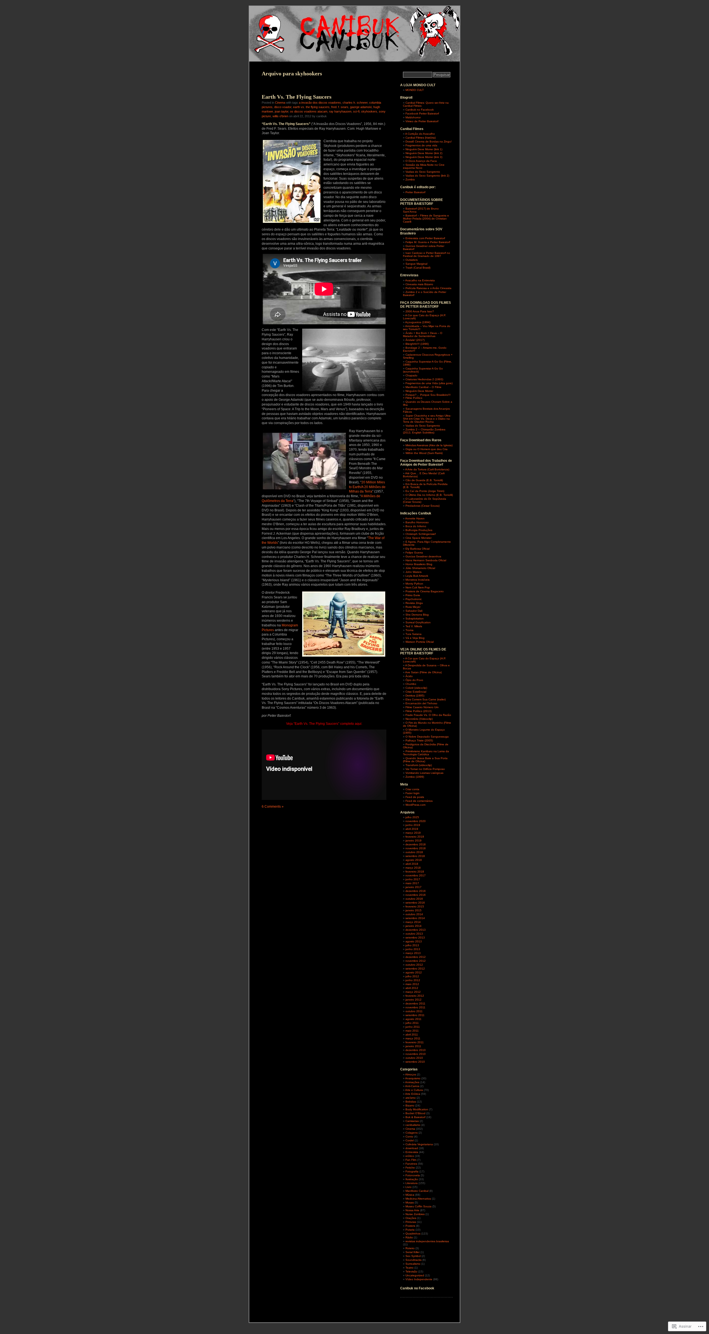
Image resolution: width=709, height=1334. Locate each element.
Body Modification (416, 1109)
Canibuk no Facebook (419, 109)
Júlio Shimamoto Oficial (420, 568)
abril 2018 (411, 863)
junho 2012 (412, 980)
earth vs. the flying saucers (311, 107)
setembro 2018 (415, 856)
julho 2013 (412, 945)
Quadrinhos (412, 1233)
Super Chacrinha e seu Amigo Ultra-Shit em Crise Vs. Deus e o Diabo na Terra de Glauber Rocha (427, 418)
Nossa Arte (412, 1210)
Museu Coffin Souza (418, 1206)
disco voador (282, 107)
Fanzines (411, 1163)
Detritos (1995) (414, 695)
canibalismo (412, 1124)
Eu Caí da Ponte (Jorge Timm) (424, 491)
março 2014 (413, 922)
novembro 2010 (415, 1053)
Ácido (409, 676)
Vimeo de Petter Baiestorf (421, 121)
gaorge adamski (361, 107)
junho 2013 (412, 949)
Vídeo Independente (418, 1279)
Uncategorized (414, 1275)
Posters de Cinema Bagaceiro (424, 591)
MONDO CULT (414, 89)
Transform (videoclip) (418, 765)
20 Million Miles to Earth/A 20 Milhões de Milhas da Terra (367, 487)
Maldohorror (413, 117)
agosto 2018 (413, 859)
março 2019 (413, 832)
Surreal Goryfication (418, 622)
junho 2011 (412, 1026)
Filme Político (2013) (418, 711)
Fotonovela (412, 1175)
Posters (410, 1225)
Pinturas (410, 1221)
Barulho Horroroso (417, 522)
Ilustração (411, 1179)
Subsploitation (414, 618)
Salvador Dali (413, 610)
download (411, 1148)
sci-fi (356, 111)
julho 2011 (412, 1022)
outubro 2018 (414, 852)
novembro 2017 (415, 875)
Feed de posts (414, 797)
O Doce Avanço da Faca (421, 160)
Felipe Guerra (414, 552)
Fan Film (410, 1159)
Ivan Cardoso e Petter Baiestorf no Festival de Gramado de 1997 (426, 254)
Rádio (409, 1237)
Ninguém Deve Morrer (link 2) (423, 153)
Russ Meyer (412, 606)
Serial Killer (412, 1252)
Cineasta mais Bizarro (419, 284)
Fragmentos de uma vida (421, 145)
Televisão (411, 1271)
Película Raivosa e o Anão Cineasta (428, 288)
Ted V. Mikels (413, 626)
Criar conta (412, 789)
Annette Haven (415, 518)
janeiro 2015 (413, 910)
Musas (409, 1202)
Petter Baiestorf (415, 192)
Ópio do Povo (414, 680)
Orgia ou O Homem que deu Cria (426, 449)
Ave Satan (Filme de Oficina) (423, 672)
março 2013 (413, 953)
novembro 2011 (415, 1007)
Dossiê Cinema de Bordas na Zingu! (428, 141)
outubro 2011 (414, 1011)
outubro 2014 (414, 914)
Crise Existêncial (415, 691)
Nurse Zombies (415, 1214)
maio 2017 (412, 883)
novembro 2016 (415, 894)
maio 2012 (412, 984)
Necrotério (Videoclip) (419, 718)
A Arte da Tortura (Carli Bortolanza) (427, 469)
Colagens (411, 1132)
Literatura (411, 1183)
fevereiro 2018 (414, 871)
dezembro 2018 (415, 844)
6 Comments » (273, 806)
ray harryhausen (340, 111)
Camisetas (412, 1121)
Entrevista (411, 1152)
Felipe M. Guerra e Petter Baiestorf (427, 242)
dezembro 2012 (415, 956)
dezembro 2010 (415, 1050)
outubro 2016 (414, 898)
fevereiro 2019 (414, 836)
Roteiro (410, 1248)
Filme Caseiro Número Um (421, 707)
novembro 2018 (415, 848)
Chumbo (410, 683)
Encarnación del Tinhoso (421, 703)
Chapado (411, 375)
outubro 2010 (414, 1057)
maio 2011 (412, 1030)
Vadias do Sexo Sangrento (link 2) (427, 175)
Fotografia (411, 1171)
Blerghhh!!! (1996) (417, 343)
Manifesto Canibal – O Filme (423, 387)
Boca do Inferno (415, 526)
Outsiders (411, 259)
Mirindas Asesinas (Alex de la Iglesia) (429, 445)
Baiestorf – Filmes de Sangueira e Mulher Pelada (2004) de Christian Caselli (426, 218)
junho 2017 (412, 879)
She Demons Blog (417, 614)
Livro (408, 1186)
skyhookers (369, 111)
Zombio (410, 179)
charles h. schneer (355, 102)
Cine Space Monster (418, 537)
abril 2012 (411, 987)
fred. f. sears (339, 107)
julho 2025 (412, 817)
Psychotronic (413, 599)
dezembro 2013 (415, 929)
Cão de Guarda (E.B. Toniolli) (424, 480)
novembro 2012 (415, 960)
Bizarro (409, 1105)
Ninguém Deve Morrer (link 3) (423, 157)
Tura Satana (413, 634)
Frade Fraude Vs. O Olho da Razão (428, 714)
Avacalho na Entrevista (420, 280)
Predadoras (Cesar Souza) (422, 505)
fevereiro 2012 (414, 995)
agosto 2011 (413, 1019)
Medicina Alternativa (418, 1198)
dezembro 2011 (415, 1003)
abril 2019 (411, 828)
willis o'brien (280, 116)
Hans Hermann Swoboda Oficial (425, 560)
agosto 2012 (413, 972)
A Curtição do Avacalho (420, 133)
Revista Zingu (414, 602)
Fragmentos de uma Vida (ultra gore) (429, 383)
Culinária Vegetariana (419, 1144)
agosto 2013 (413, 941)
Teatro (409, 1267)
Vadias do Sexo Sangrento (422, 171)
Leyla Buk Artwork (416, 575)
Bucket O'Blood (415, 1113)
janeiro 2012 (413, 999)
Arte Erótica (412, 1093)
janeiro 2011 (413, 1046)
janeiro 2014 (413, 925)
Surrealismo (412, 1263)
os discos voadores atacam (308, 111)
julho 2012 (412, 976)
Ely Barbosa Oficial (417, 548)
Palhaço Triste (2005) (419, 740)
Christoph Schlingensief (420, 533)
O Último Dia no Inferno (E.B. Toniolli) (429, 494)
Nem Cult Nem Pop (417, 587)
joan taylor (281, 111)
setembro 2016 (415, 902)
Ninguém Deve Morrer (419, 390)
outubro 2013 (414, 933)
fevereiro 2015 (414, 906)
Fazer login (412, 793)
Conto (409, 1136)
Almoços (410, 1074)
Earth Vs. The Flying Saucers (297, 97)
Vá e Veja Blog (415, 637)
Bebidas (410, 1101)
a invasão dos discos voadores (320, 102)
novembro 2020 (415, 821)
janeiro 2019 (413, 840)
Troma (409, 630)
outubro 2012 (414, 964)
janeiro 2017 (413, 887)
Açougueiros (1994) (417, 322)
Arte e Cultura (414, 1089)
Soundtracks (413, 1259)
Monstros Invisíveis (417, 579)
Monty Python (414, 583)
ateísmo (410, 1097)
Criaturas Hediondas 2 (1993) (424, 379)
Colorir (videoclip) (416, 687)
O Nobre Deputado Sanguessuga (427, 736)
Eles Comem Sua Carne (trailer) (425, 699)
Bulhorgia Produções (418, 530)
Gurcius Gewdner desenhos (423, 556)
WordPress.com (415, 804)
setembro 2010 (415, 1061)
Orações (410, 1218)
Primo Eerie (412, 595)
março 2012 (413, 991)
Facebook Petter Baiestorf (422, 113)
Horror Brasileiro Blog (418, 564)
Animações (412, 1082)
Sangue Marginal (416, 263)
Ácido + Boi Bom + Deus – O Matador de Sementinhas (422, 334)
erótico (409, 1155)
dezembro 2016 (415, 890)
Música (409, 1194)
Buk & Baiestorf (415, 1117)
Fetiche (410, 1167)
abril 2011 (411, 1034)
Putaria (410, 1229)
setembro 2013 (415, 937)
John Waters (413, 571)
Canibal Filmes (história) (420, 137)
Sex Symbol (413, 1256)
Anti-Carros (412, 1086)
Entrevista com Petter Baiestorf (425, 238)
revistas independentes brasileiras (427, 1241)
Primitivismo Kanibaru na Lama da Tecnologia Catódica (426, 753)
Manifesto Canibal (416, 1190)
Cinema (280, 102)
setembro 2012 (415, 968)
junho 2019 (412, 825)
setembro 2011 (415, 1015)
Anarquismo (412, 1078)
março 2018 (413, 867)
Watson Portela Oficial (419, 641)
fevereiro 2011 (414, 1042)
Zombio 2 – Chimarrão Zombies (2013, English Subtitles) (424, 431)
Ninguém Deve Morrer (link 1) (423, 149)
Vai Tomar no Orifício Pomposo (425, 769)
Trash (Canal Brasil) (417, 267)
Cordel (409, 1140)
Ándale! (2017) (415, 339)
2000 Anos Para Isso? (419, 311)
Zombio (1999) (414, 776)
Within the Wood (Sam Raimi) (424, 453)
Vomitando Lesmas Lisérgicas (424, 772)
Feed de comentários (419, 800)
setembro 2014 (415, 918)
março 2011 (412, 1038)
